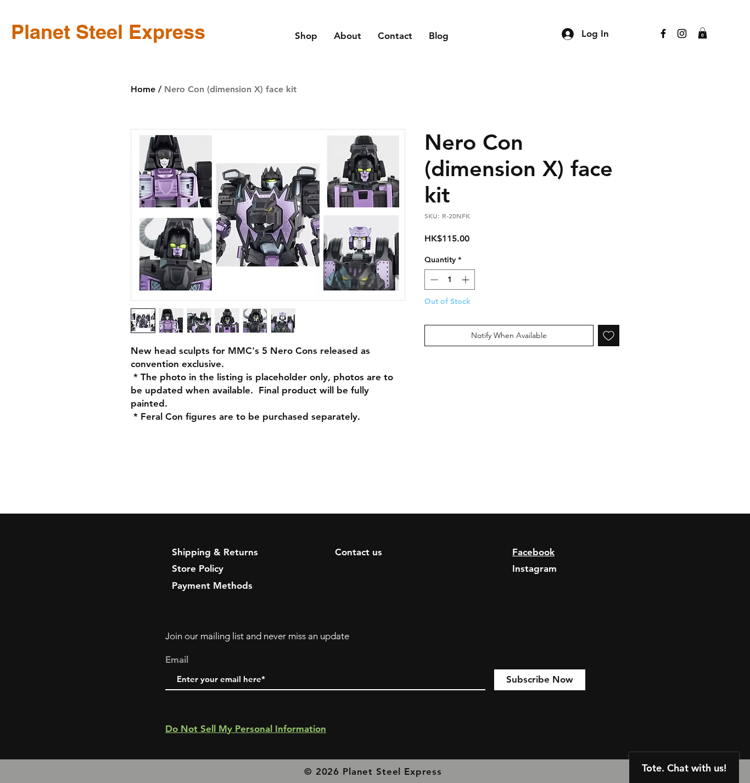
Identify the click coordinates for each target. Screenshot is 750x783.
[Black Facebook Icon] (663, 33)
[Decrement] (433, 279)
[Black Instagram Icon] (682, 33)
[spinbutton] (450, 279)
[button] (702, 32)
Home (143, 89)
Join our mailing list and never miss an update (257, 635)
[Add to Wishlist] (608, 335)
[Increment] (466, 279)
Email (176, 659)
